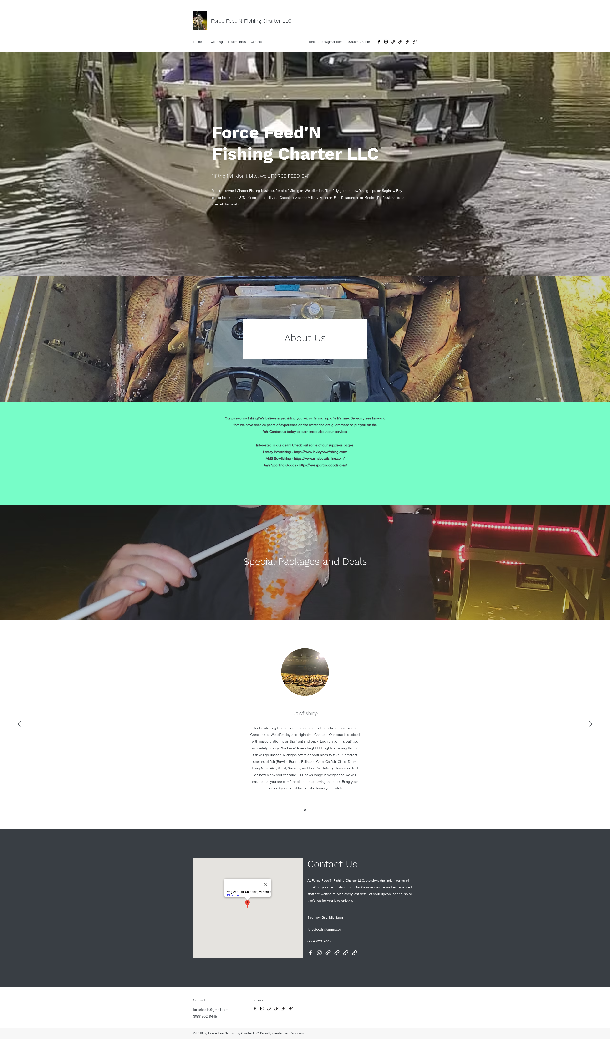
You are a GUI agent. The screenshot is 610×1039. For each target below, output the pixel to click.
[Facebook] (378, 41)
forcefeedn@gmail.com (325, 42)
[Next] (590, 724)
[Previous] (19, 724)
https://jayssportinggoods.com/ (323, 465)
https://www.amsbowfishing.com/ (319, 458)
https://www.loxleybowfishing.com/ (320, 452)
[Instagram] (386, 41)
